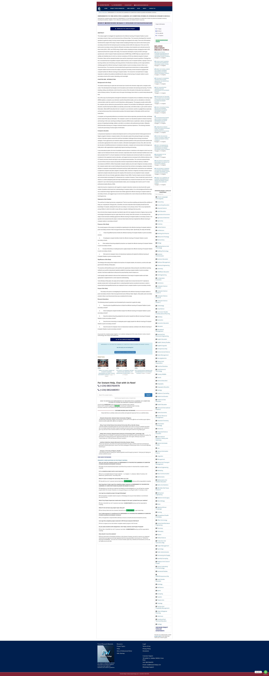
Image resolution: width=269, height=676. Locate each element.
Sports (159, 590)
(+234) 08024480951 (109, 389)
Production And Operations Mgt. (161, 541)
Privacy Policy (147, 648)
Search (148, 395)
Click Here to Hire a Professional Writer (125, 352)
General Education (162, 380)
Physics (159, 534)
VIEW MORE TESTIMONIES (104, 457)
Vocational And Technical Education (161, 620)
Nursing (159, 512)
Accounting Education (163, 205)
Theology (159, 603)
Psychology (160, 549)
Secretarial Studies (162, 571)
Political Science (161, 538)
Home (100, 12)
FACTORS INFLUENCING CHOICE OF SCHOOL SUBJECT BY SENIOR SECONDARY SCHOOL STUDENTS (162, 138)
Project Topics (121, 646)
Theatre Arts (160, 600)
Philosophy (160, 531)
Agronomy (160, 221)
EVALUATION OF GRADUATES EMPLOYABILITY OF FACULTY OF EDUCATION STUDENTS (162, 162)
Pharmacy (160, 528)
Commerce (160, 283)
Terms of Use (146, 646)
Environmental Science (163, 352)
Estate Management (163, 355)
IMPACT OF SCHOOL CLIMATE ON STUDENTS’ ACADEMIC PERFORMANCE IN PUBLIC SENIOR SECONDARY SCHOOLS (162, 71)
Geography (160, 384)
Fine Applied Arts (162, 358)
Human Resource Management (161, 416)
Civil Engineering (162, 275)
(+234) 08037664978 (109, 385)
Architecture (160, 230)
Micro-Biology (161, 501)
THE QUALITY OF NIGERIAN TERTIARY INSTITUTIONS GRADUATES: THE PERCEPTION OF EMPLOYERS (162, 80)
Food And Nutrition (162, 366)
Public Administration (163, 552)
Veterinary (160, 616)
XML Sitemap (121, 653)
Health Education (162, 404)
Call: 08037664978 (148, 662)
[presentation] (124, 378)
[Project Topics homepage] (100, 8)
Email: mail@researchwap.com (152, 665)
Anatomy (159, 224)
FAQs (118, 648)
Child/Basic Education (163, 272)
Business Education (162, 259)
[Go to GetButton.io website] (265, 674)
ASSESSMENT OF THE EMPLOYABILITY (160, 155)
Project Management (163, 546)
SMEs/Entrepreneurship (162, 576)
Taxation (159, 597)
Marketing (160, 470)
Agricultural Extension (163, 217)
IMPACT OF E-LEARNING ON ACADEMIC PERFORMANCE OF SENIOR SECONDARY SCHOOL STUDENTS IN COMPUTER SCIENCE (162, 180)
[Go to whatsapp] (265, 672)
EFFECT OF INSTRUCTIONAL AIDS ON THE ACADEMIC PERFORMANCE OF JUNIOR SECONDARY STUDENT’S (143, 372)
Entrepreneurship (162, 349)
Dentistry (159, 317)
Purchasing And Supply (163, 555)
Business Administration (160, 255)
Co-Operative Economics (160, 279)
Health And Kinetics (162, 396)
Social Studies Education (160, 580)
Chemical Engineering (163, 265)
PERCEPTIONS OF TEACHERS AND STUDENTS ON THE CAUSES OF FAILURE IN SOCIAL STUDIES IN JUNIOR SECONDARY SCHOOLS (125, 372)
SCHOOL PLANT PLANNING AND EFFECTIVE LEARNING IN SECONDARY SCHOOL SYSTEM (162, 63)
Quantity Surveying (162, 558)
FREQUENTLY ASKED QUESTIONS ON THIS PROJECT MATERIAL (112, 460)
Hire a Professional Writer (124, 651)
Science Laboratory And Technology (162, 567)
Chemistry (160, 268)
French (159, 377)
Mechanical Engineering (160, 493)
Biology (159, 243)
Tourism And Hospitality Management (162, 607)
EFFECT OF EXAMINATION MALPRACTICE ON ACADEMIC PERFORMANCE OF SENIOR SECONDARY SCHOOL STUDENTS (162, 147)
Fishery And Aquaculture (160, 362)
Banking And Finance (163, 233)
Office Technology (162, 520)
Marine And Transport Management (162, 463)
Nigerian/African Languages (161, 508)
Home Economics (162, 412)
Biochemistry (160, 240)
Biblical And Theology (163, 236)
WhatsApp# (128, 481)
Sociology (159, 584)
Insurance (160, 428)
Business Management (163, 262)
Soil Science (160, 587)
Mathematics (160, 477)
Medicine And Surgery (163, 498)
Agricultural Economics (163, 214)
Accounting (160, 202)
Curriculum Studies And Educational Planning (163, 312)
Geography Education (163, 387)
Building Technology (162, 251)
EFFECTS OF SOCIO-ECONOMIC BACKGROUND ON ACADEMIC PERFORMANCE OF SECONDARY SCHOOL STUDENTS (162, 54)
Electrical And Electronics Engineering (162, 335)
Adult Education (161, 211)
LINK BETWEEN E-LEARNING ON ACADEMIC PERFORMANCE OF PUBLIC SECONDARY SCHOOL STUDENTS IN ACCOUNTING (162, 170)
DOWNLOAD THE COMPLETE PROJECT (125, 28)
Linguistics (160, 456)
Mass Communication (163, 473)
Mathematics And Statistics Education (161, 480)
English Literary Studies (163, 342)
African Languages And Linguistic (162, 197)
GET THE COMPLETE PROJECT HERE (125, 339)
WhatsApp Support (148, 667)
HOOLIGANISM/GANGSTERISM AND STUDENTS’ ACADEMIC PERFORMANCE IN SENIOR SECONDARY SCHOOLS (162, 120)
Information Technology (160, 424)
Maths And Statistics (162, 485)
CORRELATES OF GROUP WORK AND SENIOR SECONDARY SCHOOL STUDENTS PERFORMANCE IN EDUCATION (162, 129)
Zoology (159, 624)
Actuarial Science (162, 208)
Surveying (160, 594)
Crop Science (160, 309)
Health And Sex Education (161, 400)
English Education (162, 339)
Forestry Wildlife (161, 374)
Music (158, 504)
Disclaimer (146, 651)
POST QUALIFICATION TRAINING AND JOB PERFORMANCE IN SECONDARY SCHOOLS (106, 372)
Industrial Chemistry (163, 420)
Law (158, 448)
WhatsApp (117, 406)
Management (161, 459)
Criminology (160, 305)
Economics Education (163, 323)
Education (104, 12)
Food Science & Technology (161, 370)
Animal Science (161, 227)
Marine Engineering (162, 467)
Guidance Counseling (163, 393)
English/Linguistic (162, 345)
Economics (160, 320)
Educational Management (160, 330)
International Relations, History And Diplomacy (162, 438)
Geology (159, 390)
